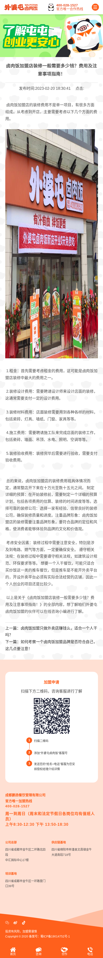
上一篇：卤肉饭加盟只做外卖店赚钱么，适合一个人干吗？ (51, 631)
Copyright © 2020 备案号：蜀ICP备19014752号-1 (37, 936)
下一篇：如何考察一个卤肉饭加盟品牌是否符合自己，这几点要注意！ (51, 645)
